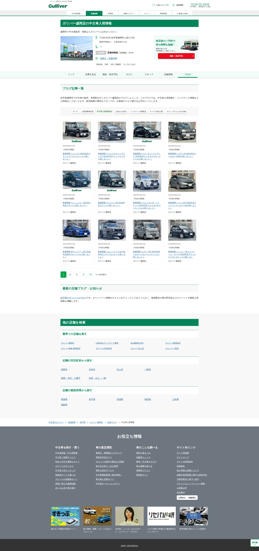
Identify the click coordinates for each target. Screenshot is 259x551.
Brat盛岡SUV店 (137, 343)
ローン (146, 14)
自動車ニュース (143, 457)
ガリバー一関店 (172, 348)
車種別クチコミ (143, 470)
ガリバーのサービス (64, 466)
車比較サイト (142, 475)
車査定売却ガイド (104, 457)
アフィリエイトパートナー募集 (191, 483)
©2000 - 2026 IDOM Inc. (129, 546)
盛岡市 (64, 369)
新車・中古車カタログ (146, 462)
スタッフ (149, 74)
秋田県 (147, 399)
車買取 (110, 14)
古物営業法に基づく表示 (188, 479)
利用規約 (181, 466)
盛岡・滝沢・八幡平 (70, 378)
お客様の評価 (182, 14)
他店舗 (255, 542)
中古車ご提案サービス (65, 457)
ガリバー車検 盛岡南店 (70, 348)
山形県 (175, 399)
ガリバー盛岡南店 (172, 343)
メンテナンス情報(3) (138, 111)
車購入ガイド (128, 14)
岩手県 (92, 399)
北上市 (120, 369)
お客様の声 (182, 488)
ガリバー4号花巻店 (104, 348)
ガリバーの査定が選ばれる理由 (110, 462)
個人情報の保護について (188, 470)
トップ (71, 74)
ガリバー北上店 (137, 348)
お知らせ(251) (121, 111)
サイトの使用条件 (185, 462)
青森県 (64, 399)
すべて (75, 111)
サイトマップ (183, 457)
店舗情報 (168, 74)
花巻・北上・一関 (97, 378)
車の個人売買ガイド (105, 479)
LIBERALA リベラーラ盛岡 (107, 343)
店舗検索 (94, 14)
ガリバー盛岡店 (67, 343)
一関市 (147, 369)
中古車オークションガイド (108, 483)
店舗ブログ (112, 422)
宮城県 (120, 399)
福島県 (64, 405)
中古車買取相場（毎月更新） (109, 475)
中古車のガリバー (56, 422)
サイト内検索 (183, 453)
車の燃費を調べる (144, 466)
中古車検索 (76, 14)
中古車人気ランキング (65, 470)
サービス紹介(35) (156, 111)
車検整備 (163, 14)
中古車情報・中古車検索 (66, 453)
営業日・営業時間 (108, 58)
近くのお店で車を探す (65, 488)
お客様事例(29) (87, 111)
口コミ (129, 74)
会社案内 (181, 492)
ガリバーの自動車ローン (66, 479)
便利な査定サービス (105, 470)
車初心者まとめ (143, 453)
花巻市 (92, 369)
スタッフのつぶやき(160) (176, 111)
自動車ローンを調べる (65, 475)
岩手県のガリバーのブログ (73, 298)
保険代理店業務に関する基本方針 (192, 475)
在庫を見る (90, 74)
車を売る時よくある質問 (107, 466)
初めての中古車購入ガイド (67, 462)
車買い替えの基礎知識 (65, 483)
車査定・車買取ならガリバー (109, 453)
